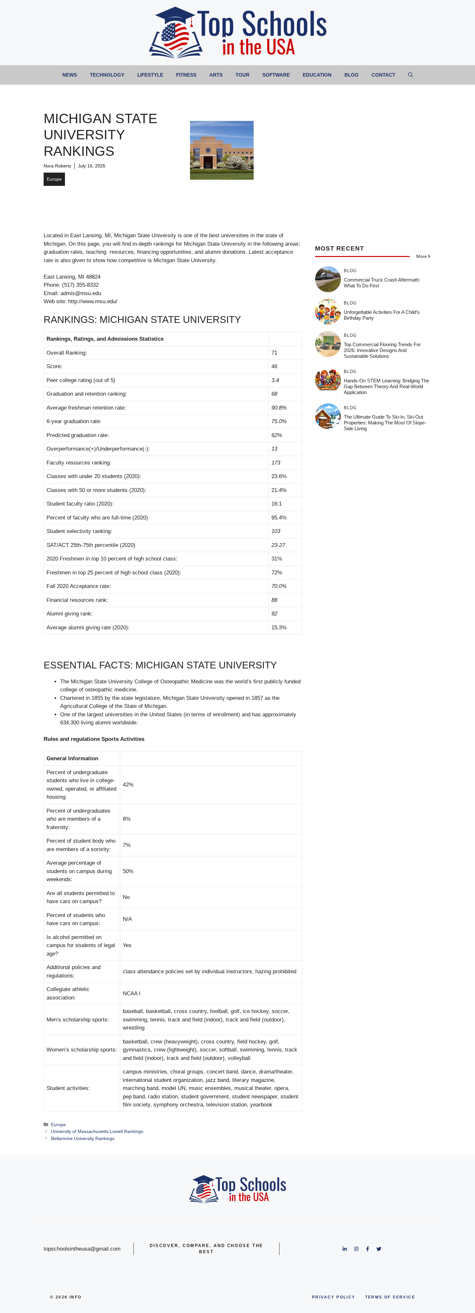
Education (317, 75)
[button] (410, 75)
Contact (383, 75)
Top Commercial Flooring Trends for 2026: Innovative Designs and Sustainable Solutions (382, 350)
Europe (54, 179)
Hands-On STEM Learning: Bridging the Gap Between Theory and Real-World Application (386, 386)
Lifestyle (150, 75)
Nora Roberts (57, 165)
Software (276, 75)
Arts (216, 75)
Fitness (186, 75)
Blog (351, 75)
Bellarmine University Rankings (82, 1138)
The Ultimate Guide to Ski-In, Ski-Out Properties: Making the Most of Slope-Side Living (385, 422)
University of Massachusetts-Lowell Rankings (97, 1131)
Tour (242, 75)
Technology (107, 75)
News (69, 75)
